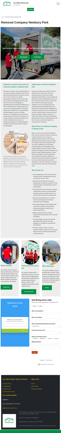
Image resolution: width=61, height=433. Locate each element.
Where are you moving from (39, 311)
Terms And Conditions (36, 389)
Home (2, 17)
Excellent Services (7, 383)
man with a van (32, 274)
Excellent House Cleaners (9, 391)
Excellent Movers (7, 386)
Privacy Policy (34, 386)
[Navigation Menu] (58, 3)
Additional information (36, 341)
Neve (24, 431)
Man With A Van (6, 389)
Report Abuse (42, 360)
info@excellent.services (11, 408)
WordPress (35, 431)
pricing (19, 114)
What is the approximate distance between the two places (46, 323)
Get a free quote (28, 291)
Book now (6, 287)
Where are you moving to (39, 317)
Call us (47, 287)
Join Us (33, 383)
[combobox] (46, 326)
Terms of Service (49, 360)
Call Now (30, 9)
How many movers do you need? (40, 330)
